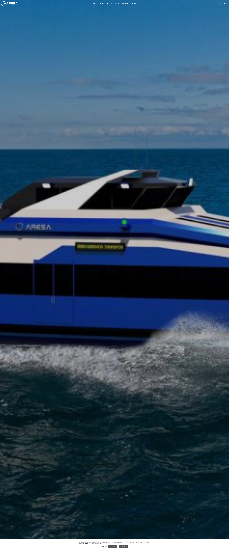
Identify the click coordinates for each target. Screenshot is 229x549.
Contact (133, 3)
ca (222, 3)
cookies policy (98, 543)
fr (224, 3)
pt (226, 3)
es (220, 3)
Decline (113, 546)
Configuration (104, 546)
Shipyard (101, 3)
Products (109, 3)
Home (94, 3)
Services (117, 3)
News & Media (125, 3)
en (218, 3)
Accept (123, 546)
